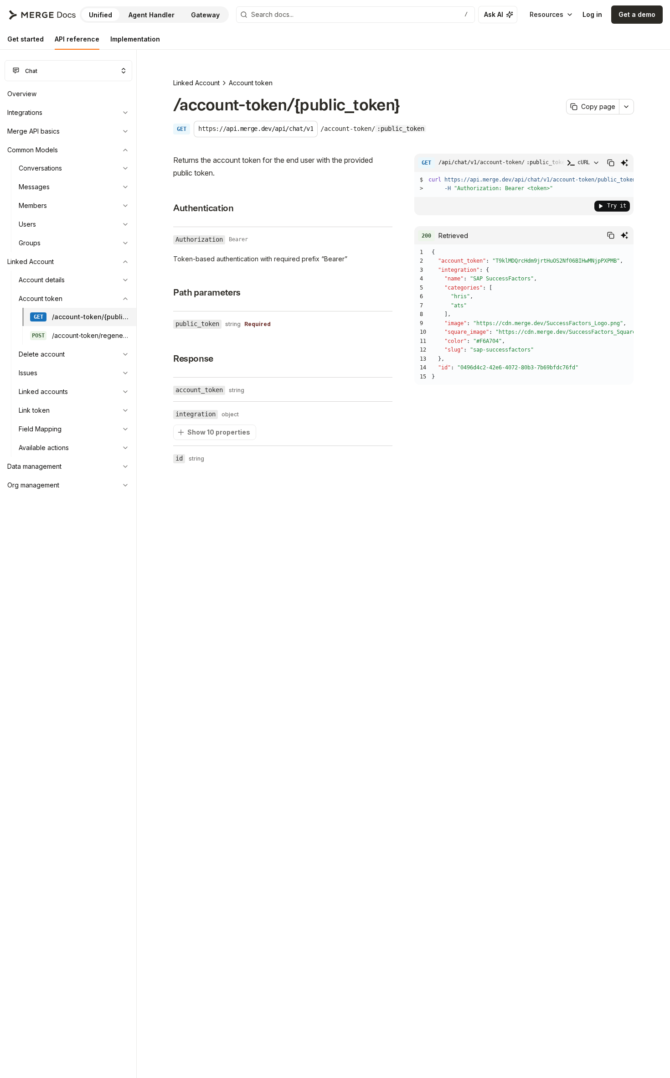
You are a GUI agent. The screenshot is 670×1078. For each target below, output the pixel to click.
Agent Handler (152, 15)
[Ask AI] (624, 162)
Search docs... (359, 14)
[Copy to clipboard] (610, 162)
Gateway (205, 15)
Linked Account (196, 83)
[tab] (25, 39)
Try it (616, 205)
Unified (100, 15)
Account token (251, 83)
